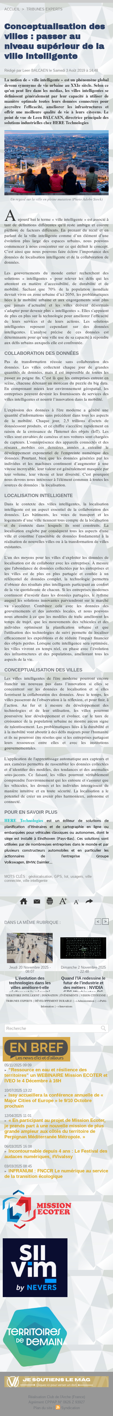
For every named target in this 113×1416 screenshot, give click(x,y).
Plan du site (42, 1408)
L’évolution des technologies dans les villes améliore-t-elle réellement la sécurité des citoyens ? (30, 982)
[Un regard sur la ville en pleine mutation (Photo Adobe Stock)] (56, 132)
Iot (66, 876)
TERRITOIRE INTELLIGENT (22, 995)
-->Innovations (64, 1006)
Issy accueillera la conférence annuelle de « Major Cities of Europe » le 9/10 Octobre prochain (53, 1100)
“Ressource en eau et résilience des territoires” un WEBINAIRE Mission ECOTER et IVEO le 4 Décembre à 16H (56, 1075)
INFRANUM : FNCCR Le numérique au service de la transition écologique (56, 1173)
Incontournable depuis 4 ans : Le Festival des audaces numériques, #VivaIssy (55, 1154)
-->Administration (84, 1001)
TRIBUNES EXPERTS (44, 9)
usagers (76, 876)
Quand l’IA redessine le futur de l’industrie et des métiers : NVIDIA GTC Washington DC (83, 982)
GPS (58, 876)
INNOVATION (50, 995)
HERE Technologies (23, 820)
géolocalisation (40, 876)
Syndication (70, 1408)
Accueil (12, 9)
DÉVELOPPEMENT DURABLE (53, 1001)
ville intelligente (35, 881)
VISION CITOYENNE (93, 995)
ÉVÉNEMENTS (69, 995)
